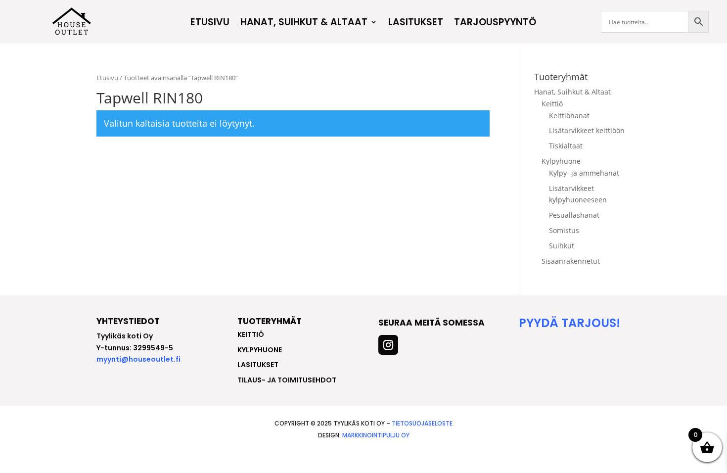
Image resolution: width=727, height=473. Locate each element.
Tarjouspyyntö (495, 23)
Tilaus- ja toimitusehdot (286, 380)
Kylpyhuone (561, 161)
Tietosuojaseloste (422, 423)
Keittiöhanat (569, 115)
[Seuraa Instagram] (388, 345)
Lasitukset (415, 23)
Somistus (564, 230)
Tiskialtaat (566, 145)
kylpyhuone (259, 350)
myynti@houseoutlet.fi (138, 359)
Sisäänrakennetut (571, 261)
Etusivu (209, 23)
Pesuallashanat (574, 215)
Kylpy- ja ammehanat (584, 173)
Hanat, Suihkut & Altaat (303, 23)
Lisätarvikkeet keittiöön (587, 130)
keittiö (250, 334)
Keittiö (552, 103)
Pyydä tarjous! (569, 323)
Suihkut (561, 245)
